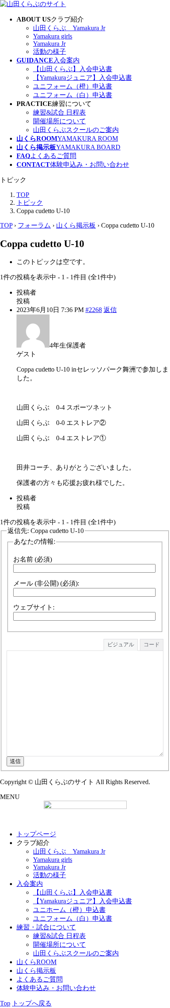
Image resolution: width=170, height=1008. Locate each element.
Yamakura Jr (49, 43)
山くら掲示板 (76, 225)
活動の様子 (49, 51)
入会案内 (30, 883)
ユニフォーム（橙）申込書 (72, 86)
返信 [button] (110, 309)
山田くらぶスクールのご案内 (76, 129)
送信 (15, 761)
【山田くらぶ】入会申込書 (72, 68)
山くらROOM (37, 961)
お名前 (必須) (32, 559)
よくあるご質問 (40, 979)
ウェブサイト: (33, 607)
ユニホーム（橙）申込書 (69, 909)
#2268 (93, 309)
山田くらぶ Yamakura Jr (69, 27)
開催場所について (59, 121)
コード (152, 644)
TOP (6, 225)
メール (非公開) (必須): (46, 583)
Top (5, 1003)
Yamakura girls (52, 36)
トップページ (36, 834)
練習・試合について (46, 927)
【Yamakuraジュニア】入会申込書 (82, 77)
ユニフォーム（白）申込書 (72, 94)
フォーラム (34, 225)
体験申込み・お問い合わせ (56, 987)
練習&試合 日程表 (59, 112)
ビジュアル (120, 644)
